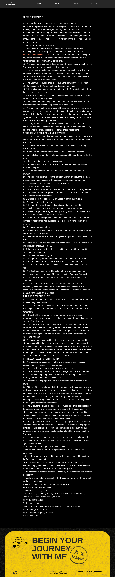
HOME (39, 4)
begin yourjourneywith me (57, 548)
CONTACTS (57, 4)
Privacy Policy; (18, 571)
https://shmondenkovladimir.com (37, 55)
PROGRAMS (95, 4)
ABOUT (76, 4)
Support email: (57, 572)
